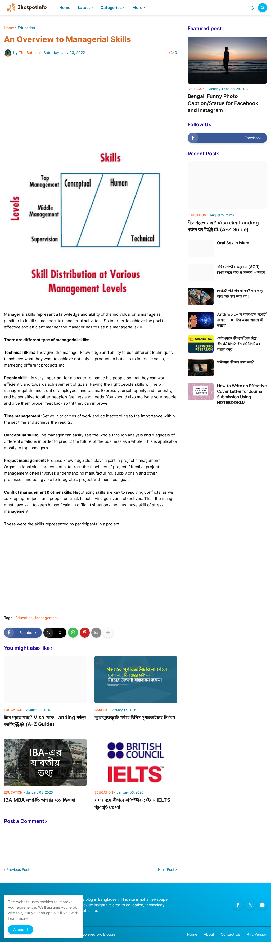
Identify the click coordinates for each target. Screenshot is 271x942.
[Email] (96, 633)
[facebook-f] (238, 905)
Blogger (110, 934)
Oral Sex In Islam (233, 242)
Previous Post (18, 869)
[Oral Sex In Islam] (201, 248)
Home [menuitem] (64, 7)
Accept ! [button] (20, 929)
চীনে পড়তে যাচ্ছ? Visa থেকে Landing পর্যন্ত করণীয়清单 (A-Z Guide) (45, 721)
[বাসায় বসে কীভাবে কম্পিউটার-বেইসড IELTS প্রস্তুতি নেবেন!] (135, 762)
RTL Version (257, 934)
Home (9, 28)
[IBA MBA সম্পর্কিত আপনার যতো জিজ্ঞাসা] (45, 762)
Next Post (166, 869)
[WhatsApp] (73, 633)
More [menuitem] (137, 7)
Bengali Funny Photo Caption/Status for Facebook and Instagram (223, 103)
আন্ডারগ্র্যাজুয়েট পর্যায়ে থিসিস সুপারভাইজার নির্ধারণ (134, 717)
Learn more (18, 918)
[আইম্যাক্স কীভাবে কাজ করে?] (201, 367)
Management (46, 618)
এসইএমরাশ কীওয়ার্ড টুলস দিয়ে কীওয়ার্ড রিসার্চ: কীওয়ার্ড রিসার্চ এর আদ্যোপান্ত (238, 344)
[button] (252, 7)
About (209, 934)
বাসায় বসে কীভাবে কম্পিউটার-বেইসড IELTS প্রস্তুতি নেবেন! (132, 803)
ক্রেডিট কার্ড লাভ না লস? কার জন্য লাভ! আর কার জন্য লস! (240, 293)
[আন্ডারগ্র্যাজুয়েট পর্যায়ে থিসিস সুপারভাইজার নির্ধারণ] (135, 679)
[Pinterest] (85, 633)
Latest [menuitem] (84, 7)
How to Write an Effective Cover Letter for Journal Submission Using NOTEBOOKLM (242, 394)
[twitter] (250, 905)
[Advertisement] (90, 104)
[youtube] (262, 905)
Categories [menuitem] (111, 7)
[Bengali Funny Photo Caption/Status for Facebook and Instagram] (227, 60)
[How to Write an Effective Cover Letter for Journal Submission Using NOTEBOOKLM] (201, 391)
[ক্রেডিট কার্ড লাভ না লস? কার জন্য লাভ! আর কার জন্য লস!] (201, 296)
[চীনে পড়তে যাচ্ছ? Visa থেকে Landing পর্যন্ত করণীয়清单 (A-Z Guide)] (45, 679)
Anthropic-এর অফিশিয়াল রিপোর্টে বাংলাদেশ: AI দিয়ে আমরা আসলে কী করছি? (241, 320)
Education (26, 28)
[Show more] (108, 633)
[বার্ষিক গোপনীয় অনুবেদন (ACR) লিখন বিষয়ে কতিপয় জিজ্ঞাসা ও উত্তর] (201, 272)
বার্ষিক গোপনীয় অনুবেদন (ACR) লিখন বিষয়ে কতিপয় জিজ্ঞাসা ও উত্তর (241, 269)
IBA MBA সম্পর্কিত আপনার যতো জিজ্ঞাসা (39, 800)
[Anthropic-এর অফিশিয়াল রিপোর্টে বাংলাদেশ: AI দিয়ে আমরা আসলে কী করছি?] (201, 320)
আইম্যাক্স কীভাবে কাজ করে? (235, 361)
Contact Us (230, 934)
